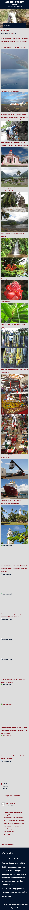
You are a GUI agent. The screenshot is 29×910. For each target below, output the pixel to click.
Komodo (5, 874)
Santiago (4, 888)
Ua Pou (12, 892)
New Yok (5, 788)
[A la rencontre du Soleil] (14, 15)
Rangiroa (5, 786)
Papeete (5, 783)
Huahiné (3, 871)
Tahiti (22, 888)
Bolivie (19, 859)
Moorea (10, 881)
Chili (15, 863)
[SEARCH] (24, 25)
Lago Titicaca (12, 874)
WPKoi (15, 907)
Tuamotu (5, 892)
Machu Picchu (15, 877)
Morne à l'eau (15, 881)
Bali (16, 858)
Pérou (18, 885)
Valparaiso (20, 892)
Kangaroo (19, 871)
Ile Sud (13, 871)
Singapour (17, 888)
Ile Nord (8, 871)
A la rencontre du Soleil (14, 3)
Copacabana (18, 863)
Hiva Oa (22, 867)
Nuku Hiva (9, 885)
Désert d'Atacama (12, 867)
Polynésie (5, 785)
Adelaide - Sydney (8, 859)
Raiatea (21, 885)
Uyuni (15, 892)
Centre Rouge (8, 863)
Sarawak (9, 888)
